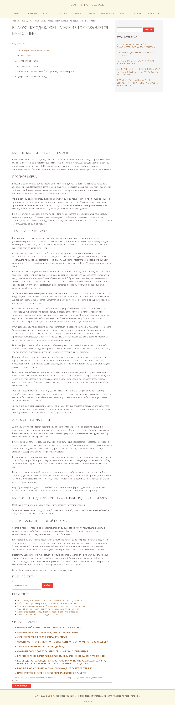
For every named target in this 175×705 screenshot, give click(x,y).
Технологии (62, 13)
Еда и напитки (154, 13)
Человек (17, 13)
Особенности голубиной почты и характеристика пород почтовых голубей (62, 641)
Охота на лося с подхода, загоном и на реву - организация (52, 651)
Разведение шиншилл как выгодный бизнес (37, 614)
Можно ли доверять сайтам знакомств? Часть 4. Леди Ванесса (136, 46)
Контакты (87, 701)
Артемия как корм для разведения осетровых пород (48, 632)
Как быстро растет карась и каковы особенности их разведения (48, 611)
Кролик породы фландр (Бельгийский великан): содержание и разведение (61, 656)
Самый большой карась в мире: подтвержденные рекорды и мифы (48, 609)
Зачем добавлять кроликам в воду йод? (41, 646)
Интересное (32, 13)
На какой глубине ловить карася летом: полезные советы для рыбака (50, 600)
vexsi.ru (51, 695)
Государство (136, 13)
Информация (21, 686)
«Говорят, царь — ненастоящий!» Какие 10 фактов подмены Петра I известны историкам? (139, 72)
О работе (91, 13)
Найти (47, 585)
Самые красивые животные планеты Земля (42, 637)
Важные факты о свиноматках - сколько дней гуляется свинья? (54, 668)
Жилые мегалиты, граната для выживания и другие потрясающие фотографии (137, 83)
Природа (47, 13)
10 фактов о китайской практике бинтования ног (135, 62)
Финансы (77, 13)
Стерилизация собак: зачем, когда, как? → (85, 677)
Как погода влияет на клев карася (33, 50)
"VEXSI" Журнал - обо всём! (87, 4)
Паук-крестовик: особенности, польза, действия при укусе (51, 673)
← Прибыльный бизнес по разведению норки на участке (34, 678)
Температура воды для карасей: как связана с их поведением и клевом (51, 606)
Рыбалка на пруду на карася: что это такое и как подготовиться (47, 603)
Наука (122, 13)
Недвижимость (107, 13)
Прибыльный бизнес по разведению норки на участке (49, 627)
